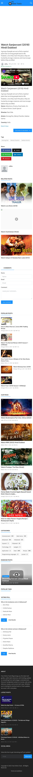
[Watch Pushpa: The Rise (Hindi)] (16, 457)
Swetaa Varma (26, 140)
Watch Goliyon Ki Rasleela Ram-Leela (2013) (15, 258)
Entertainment (7, 536)
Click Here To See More (22, 130)
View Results (12, 620)
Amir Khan (6, 605)
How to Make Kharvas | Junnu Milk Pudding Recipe (14, 327)
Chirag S (3, 330)
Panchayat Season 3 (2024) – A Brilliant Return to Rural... (15, 738)
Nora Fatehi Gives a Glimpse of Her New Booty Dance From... (15, 360)
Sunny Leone (7, 635)
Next (29, 574)
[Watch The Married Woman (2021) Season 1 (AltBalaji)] (6, 337)
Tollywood (16, 543)
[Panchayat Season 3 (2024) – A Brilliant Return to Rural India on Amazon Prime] (6, 732)
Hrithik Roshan (7, 608)
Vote (4, 620)
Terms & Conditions (16, 771)
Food (17, 550)
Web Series (21, 536)
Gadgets (17, 547)
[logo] (16, 3)
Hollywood (18, 540)
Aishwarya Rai (7, 632)
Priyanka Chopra (8, 638)
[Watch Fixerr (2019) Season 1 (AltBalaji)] (6, 380)
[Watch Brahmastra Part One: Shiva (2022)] (16, 407)
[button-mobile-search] (31, 3)
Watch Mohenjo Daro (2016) (22, 367)
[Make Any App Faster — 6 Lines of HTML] (6, 699)
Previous (4, 574)
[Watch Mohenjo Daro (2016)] (6, 369)
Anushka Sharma (8, 645)
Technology (6, 547)
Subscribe (28, 756)
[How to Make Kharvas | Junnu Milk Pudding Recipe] (6, 321)
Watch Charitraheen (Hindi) (10, 232)
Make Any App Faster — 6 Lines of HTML (12, 705)
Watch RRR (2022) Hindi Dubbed (13, 442)
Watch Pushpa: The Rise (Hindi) (12, 467)
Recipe (26, 550)
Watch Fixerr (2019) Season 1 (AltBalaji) (13, 386)
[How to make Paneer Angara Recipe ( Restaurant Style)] (16, 508)
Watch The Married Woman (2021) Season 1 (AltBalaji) (14, 344)
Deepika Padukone (8, 648)
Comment (4, 287)
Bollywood (6, 540)
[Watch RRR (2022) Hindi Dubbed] (16, 432)
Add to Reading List (6, 66)
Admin (2, 363)
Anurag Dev (5, 140)
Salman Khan (7, 615)
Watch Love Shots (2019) (9, 206)
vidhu (11, 166)
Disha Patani (6, 641)
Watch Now (4, 126)
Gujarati (5, 543)
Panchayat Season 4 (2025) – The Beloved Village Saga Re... (15, 721)
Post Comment (7, 302)
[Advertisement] (16, 25)
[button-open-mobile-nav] (2, 3)
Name (3, 273)
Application (6, 550)
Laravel (24, 554)
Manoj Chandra (15, 140)
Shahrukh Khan (7, 611)
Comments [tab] (7, 268)
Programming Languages (10, 554)
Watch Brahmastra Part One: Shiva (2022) (16, 418)
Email (2, 279)
